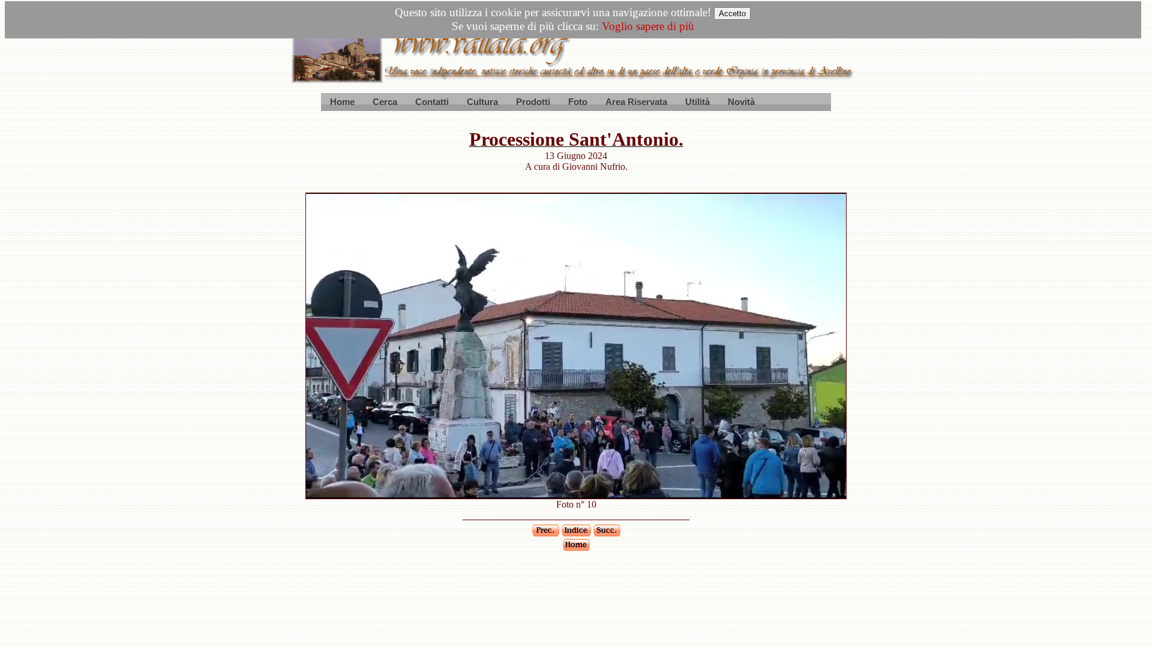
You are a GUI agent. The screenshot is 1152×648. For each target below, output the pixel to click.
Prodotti (533, 102)
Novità (741, 102)
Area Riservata (636, 102)
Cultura (482, 102)
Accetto (732, 13)
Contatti (432, 102)
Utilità (697, 102)
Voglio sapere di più (648, 26)
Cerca (385, 102)
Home (342, 102)
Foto (577, 102)
